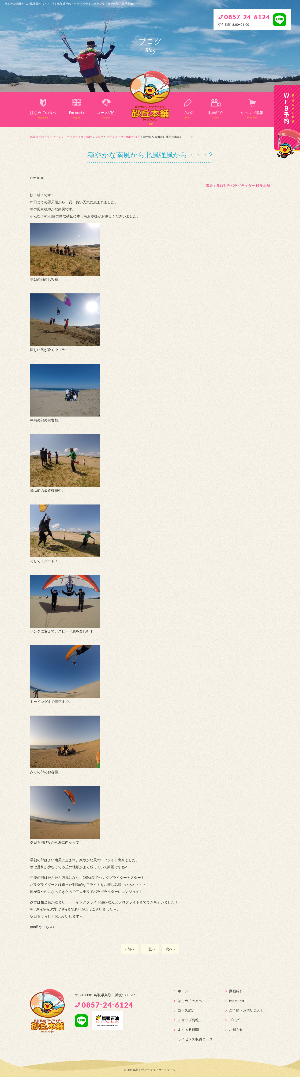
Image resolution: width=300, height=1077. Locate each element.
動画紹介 (215, 115)
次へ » (171, 948)
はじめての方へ (43, 115)
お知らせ (236, 1029)
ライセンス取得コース (195, 1039)
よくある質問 (188, 1029)
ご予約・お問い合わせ (246, 1010)
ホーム (183, 991)
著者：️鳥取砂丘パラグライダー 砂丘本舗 (238, 185)
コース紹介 (106, 115)
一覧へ (150, 948)
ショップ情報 (252, 115)
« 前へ (130, 948)
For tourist (76, 115)
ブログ (187, 115)
